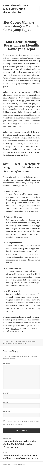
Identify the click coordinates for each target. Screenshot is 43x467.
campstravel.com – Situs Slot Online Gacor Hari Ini (15, 8)
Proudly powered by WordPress (14, 464)
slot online (22, 343)
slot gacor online (13, 343)
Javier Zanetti (22, 341)
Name (6, 393)
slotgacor (15, 328)
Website (6, 412)
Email (6, 402)
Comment (8, 364)
